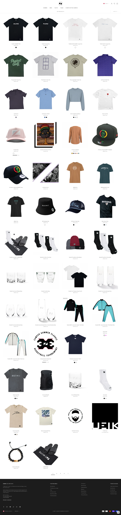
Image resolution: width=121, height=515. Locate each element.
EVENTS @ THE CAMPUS (72, 7)
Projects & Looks (113, 491)
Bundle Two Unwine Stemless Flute (105, 291)
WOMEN (45, 7)
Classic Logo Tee (16, 394)
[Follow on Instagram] (7, 506)
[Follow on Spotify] (20, 506)
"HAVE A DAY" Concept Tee (105, 43)
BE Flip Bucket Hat (45, 221)
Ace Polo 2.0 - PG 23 (45, 113)
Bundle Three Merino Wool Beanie (75, 257)
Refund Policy (83, 491)
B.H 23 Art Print (46, 187)
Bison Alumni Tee (105, 221)
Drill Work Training (75, 430)
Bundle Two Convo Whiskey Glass (16, 291)
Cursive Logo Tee (16, 430)
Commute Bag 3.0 (45, 394)
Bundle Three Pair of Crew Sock (105, 257)
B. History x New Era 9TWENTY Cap (16, 187)
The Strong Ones (53, 495)
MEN (51, 7)
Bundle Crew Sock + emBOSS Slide (16, 257)
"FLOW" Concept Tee (46, 43)
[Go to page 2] (68, 473)
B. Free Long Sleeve (75, 149)
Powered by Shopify (64, 511)
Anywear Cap (16, 149)
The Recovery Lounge (54, 488)
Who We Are (52, 486)
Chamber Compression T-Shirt (75, 358)
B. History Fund (53, 491)
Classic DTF (105, 331)
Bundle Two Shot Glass (46, 291)
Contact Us (83, 483)
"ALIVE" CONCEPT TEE (16, 43)
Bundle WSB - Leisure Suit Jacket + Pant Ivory (16, 358)
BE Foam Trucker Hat (75, 221)
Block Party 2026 (53, 493)
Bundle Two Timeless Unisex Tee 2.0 (75, 291)
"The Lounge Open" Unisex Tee (75, 79)
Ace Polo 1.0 (16, 113)
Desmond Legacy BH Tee (45, 430)
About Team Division (114, 486)
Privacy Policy (83, 492)
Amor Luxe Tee (105, 113)
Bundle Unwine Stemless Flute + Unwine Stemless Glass (45, 324)
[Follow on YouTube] (10, 506)
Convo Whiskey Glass (75, 394)
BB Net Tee (16, 221)
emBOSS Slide (45, 466)
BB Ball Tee (75, 187)
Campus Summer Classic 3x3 (45, 358)
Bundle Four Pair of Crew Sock (45, 257)
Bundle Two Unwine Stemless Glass (16, 324)
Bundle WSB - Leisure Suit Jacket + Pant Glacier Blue (105, 324)
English (16, 511)
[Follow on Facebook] (3, 506)
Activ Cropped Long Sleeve (75, 113)
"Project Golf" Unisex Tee (16, 79)
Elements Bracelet (16, 466)
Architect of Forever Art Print (45, 149)
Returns (82, 489)
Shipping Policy (84, 487)
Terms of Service (84, 494)
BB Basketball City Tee (105, 187)
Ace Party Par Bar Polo (105, 79)
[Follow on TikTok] (13, 506)
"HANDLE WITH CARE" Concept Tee (75, 43)
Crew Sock (105, 394)
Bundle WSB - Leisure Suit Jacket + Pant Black (75, 324)
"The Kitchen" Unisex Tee (45, 79)
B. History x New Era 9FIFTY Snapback (105, 149)
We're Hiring (83, 485)
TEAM (61, 7)
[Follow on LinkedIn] (16, 506)
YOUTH (56, 7)
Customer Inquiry (113, 493)
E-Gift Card (105, 430)
